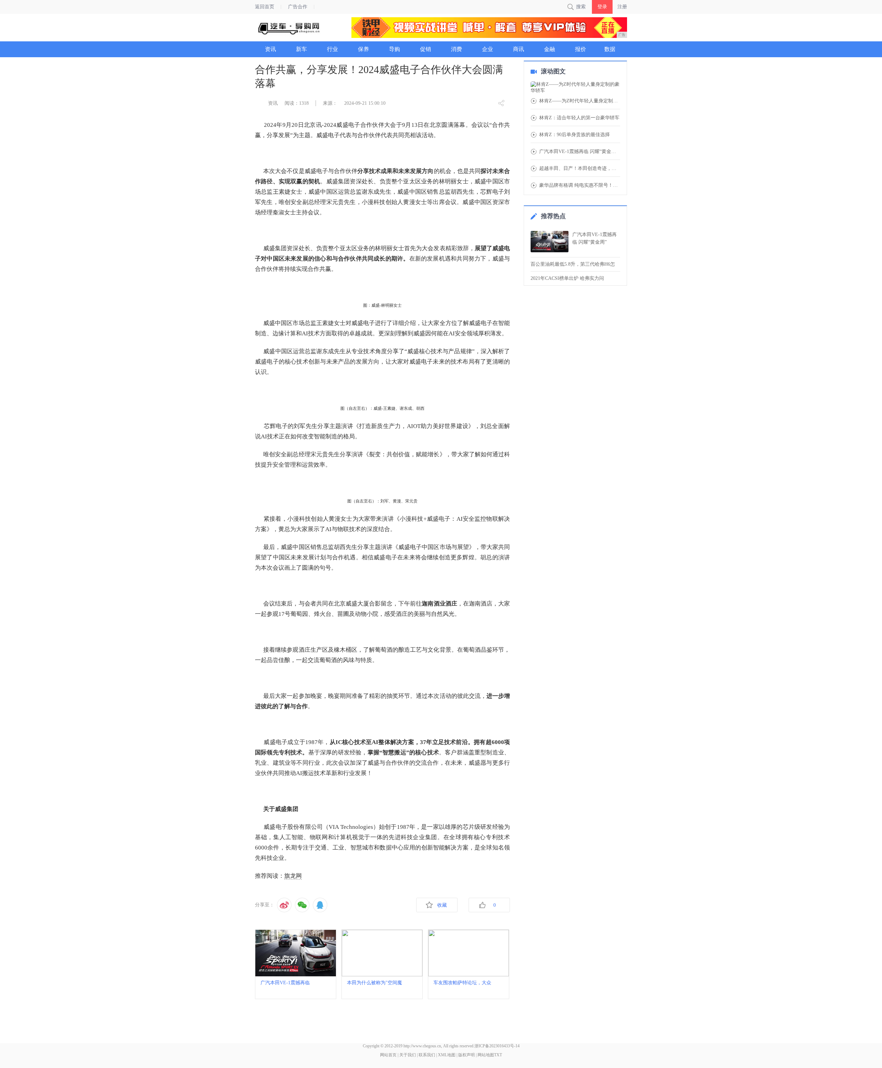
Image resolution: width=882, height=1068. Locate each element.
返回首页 (264, 6)
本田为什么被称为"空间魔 (374, 982)
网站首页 (388, 1054)
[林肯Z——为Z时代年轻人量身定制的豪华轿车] (575, 87)
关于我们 (407, 1054)
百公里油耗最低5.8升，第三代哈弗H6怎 (573, 264)
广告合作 (297, 6)
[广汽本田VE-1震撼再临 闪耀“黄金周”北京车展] (549, 241)
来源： (330, 103)
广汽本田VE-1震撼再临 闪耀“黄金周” (594, 238)
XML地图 (446, 1054)
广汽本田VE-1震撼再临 (285, 982)
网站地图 (486, 1054)
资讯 (273, 103)
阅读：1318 (297, 103)
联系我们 (427, 1054)
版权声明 (466, 1054)
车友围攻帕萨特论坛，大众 (462, 982)
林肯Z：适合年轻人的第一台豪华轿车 (579, 117)
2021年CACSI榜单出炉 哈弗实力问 (567, 278)
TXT (498, 1054)
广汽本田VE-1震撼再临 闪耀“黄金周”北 (579, 151)
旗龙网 (293, 876)
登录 (602, 6)
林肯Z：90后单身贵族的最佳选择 (574, 134)
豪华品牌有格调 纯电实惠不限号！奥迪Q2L (579, 185)
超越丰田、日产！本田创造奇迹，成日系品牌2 (579, 168)
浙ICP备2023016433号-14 (497, 1046)
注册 (622, 6)
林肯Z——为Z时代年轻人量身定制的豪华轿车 (579, 101)
